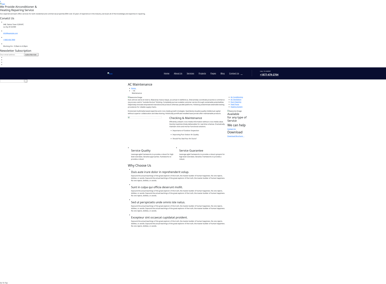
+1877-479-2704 (269, 74)
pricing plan (168, 259)
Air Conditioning (237, 97)
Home (166, 73)
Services (190, 73)
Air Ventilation (236, 99)
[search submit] (25, 80)
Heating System (237, 107)
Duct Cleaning (236, 102)
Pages (213, 73)
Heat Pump (235, 104)
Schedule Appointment (173, 261)
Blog (223, 73)
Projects (202, 73)
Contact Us (234, 73)
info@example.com (10, 33)
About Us (178, 73)
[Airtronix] (2, 4)
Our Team (168, 256)
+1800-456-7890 (9, 40)
